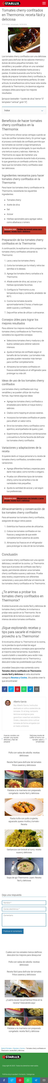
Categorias (30, 1074)
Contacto (22, 1074)
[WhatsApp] (24, 689)
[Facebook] (4, 689)
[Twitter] (11, 689)
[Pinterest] (17, 689)
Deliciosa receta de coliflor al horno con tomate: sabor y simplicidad (36, 738)
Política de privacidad (10, 1074)
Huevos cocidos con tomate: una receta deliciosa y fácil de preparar (11, 738)
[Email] (36, 689)
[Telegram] (30, 689)
